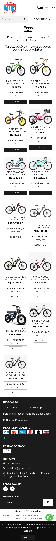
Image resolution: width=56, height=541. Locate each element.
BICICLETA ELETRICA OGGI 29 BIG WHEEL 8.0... (40, 226)
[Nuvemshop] (28, 512)
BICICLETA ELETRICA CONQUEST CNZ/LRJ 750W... (16, 329)
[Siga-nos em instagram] (5, 488)
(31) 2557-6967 (14, 463)
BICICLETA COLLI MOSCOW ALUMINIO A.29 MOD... (40, 278)
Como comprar (36, 407)
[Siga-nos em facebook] (12, 488)
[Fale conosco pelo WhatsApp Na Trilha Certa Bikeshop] (49, 517)
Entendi (28, 537)
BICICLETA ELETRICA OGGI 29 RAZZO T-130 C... (15, 278)
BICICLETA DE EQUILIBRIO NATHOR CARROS (15, 130)
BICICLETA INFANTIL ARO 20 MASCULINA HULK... (15, 82)
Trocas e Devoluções (39, 413)
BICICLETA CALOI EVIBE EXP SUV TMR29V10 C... (40, 322)
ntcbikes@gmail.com (18, 468)
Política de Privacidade (15, 420)
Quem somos (10, 407)
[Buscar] (23, 19)
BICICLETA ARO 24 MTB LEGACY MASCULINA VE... (40, 173)
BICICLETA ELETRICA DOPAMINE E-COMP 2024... (16, 218)
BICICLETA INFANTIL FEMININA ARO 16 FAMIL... (40, 128)
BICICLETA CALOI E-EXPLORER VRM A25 (15, 373)
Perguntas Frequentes (15, 413)
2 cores (15, 167)
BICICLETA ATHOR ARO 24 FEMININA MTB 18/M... (15, 173)
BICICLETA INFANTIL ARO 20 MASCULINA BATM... (40, 82)
